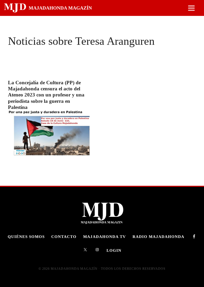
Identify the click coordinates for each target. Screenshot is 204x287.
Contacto (63, 236)
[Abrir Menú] (191, 8)
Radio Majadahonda (158, 236)
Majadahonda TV (104, 236)
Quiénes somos (26, 236)
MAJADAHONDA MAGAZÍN (60, 8)
